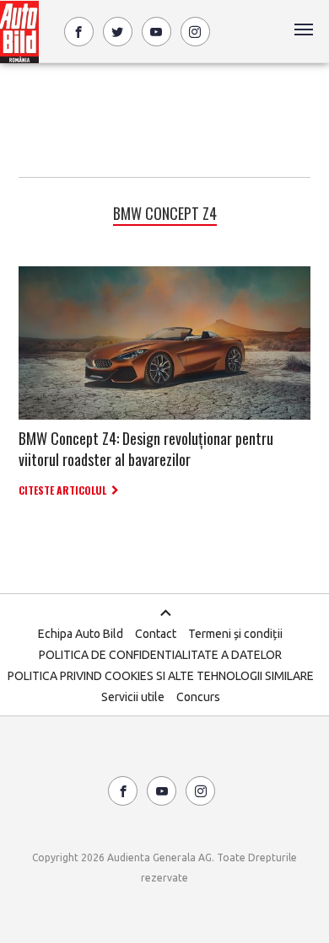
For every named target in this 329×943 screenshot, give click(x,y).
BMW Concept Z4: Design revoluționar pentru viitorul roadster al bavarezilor (146, 448)
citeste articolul (62, 490)
